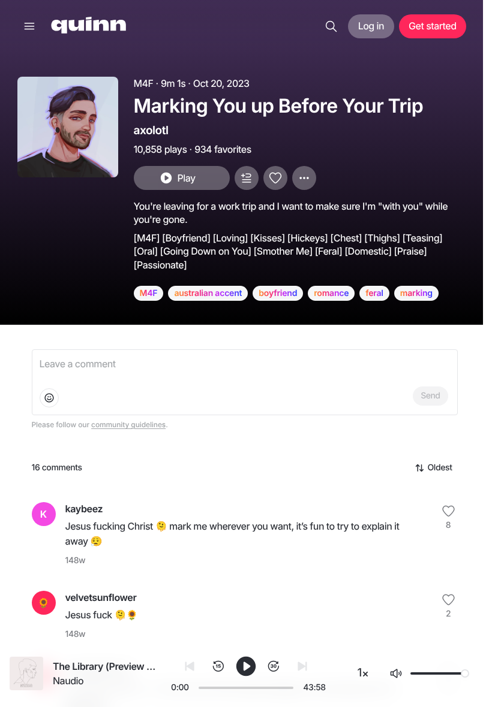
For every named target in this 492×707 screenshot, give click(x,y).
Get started (432, 26)
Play (186, 178)
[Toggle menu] (29, 26)
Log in (371, 26)
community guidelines (128, 424)
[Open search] (331, 26)
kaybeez (84, 509)
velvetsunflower (101, 597)
